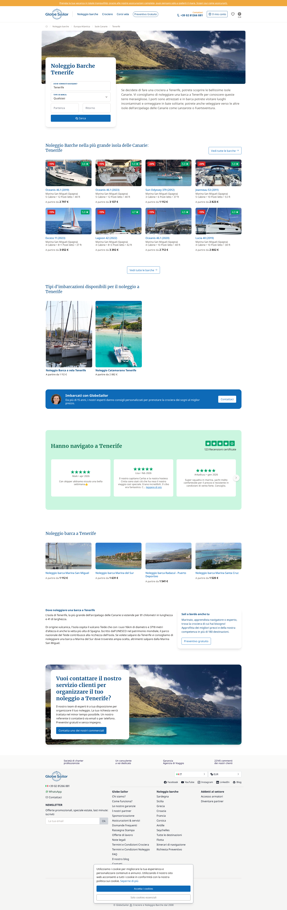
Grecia (161, 806)
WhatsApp (55, 791)
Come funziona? (122, 801)
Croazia (161, 811)
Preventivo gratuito (196, 641)
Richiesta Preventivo (169, 849)
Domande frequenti (124, 825)
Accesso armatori (212, 796)
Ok (104, 821)
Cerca (82, 118)
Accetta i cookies (143, 888)
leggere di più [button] (154, 487)
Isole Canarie (101, 26)
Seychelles (163, 830)
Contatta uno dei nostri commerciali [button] (81, 730)
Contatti (117, 864)
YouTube (189, 782)
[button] (87, 14)
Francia (161, 816)
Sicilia (160, 801)
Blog (239, 782)
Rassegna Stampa (123, 830)
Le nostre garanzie (124, 806)
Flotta (160, 840)
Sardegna (163, 796)
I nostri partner (121, 811)
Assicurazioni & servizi (126, 820)
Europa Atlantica (82, 26)
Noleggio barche (60, 26)
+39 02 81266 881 (59, 786)
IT (181, 774)
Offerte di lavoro (122, 835)
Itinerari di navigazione (171, 844)
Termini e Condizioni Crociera (130, 844)
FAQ (114, 854)
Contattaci (227, 399)
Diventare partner (212, 801)
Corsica (161, 820)
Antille (160, 825)
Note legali (119, 840)
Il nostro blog (120, 859)
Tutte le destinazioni (169, 835)
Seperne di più (129, 881)
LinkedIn (225, 782)
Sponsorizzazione (123, 816)
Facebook (173, 782)
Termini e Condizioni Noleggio (131, 849)
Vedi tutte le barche (223, 151)
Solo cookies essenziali (143, 897)
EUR (216, 774)
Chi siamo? (119, 796)
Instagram (207, 782)
